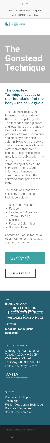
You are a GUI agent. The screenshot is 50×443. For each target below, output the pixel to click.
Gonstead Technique (18, 408)
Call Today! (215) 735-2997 (25, 15)
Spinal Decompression (19, 412)
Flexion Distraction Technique (24, 404)
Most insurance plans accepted (25, 10)
